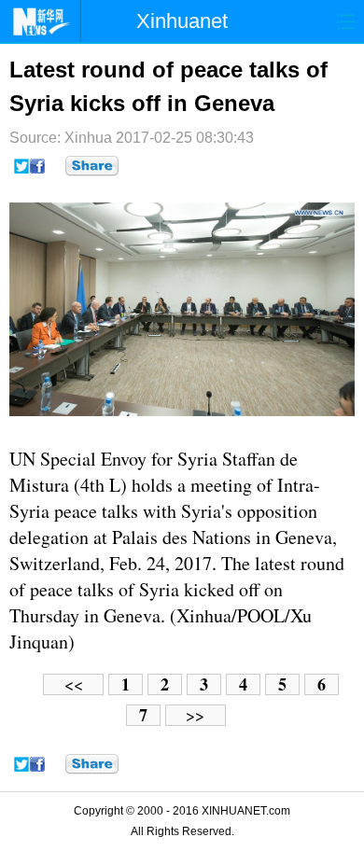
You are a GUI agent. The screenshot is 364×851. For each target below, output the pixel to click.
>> (195, 715)
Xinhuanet (182, 21)
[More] (92, 166)
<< (73, 684)
